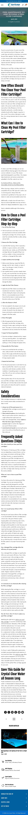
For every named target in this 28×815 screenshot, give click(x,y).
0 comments (17, 22)
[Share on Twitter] (9, 712)
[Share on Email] (22, 712)
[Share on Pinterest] (12, 712)
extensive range (19, 654)
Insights (11, 22)
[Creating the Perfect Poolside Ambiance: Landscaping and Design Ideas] (6, 719)
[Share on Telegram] (19, 712)
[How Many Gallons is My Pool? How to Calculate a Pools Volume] (22, 719)
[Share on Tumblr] (15, 712)
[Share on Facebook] (5, 712)
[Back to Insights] (14, 719)
